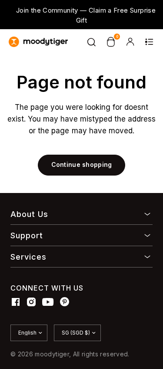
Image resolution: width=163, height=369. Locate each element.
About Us (29, 214)
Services (28, 256)
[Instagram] (31, 302)
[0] (111, 42)
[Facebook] (15, 302)
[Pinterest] (65, 302)
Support (26, 235)
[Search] (91, 42)
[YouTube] (48, 302)
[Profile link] (130, 42)
